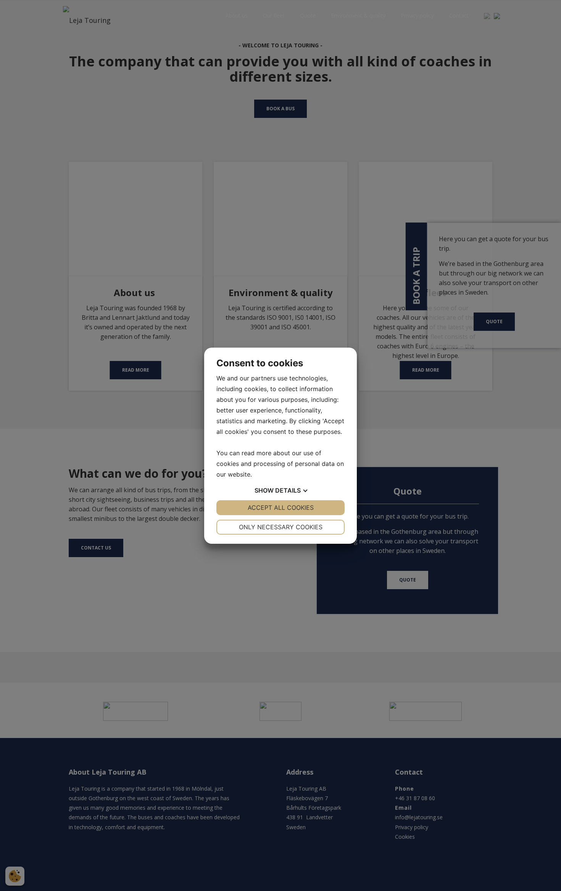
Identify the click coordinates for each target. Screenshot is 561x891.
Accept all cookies (281, 507)
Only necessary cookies (280, 527)
